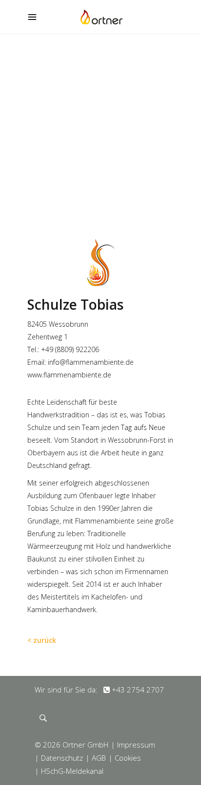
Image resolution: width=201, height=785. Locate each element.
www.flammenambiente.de (69, 374)
